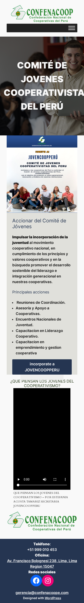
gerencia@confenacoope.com (42, 593)
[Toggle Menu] (71, 28)
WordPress (53, 598)
